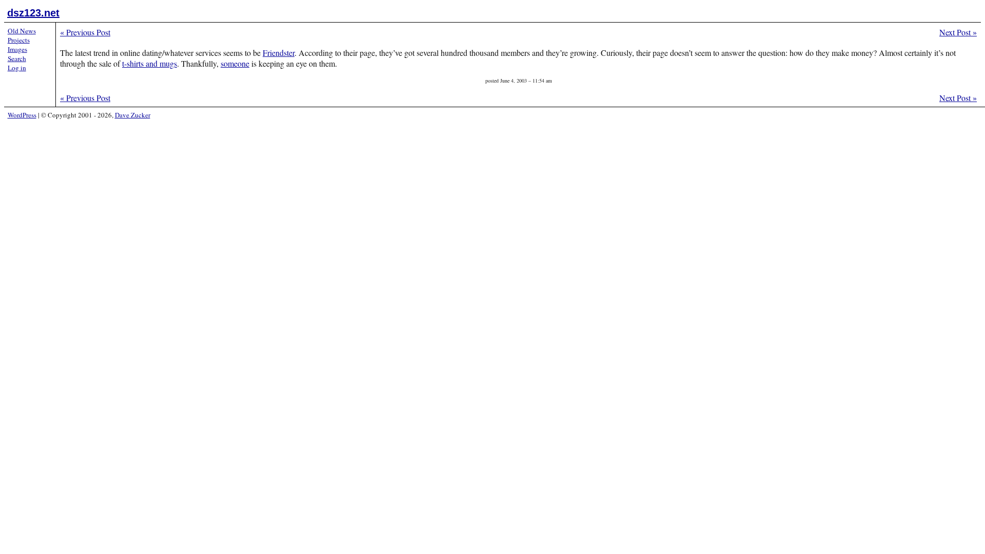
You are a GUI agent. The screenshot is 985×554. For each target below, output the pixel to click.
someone (235, 63)
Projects (19, 40)
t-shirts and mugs (149, 63)
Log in (17, 67)
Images (17, 49)
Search (17, 58)
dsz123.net (33, 12)
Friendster (278, 52)
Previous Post (85, 32)
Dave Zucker (132, 115)
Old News (22, 30)
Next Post (958, 32)
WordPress (22, 115)
